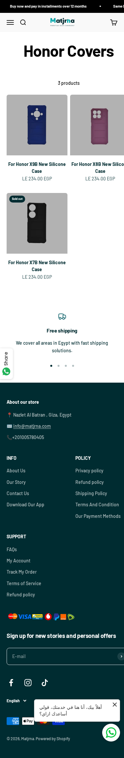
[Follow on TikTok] (44, 682)
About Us (16, 470)
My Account (18, 560)
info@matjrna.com (32, 426)
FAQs (12, 549)
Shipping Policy (91, 493)
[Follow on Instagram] (27, 682)
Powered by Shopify (53, 738)
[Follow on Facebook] (11, 682)
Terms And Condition (97, 504)
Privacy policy (89, 470)
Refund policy (89, 482)
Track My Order (22, 572)
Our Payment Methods (98, 516)
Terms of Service (24, 583)
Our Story (16, 482)
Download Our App (25, 504)
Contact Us (18, 493)
